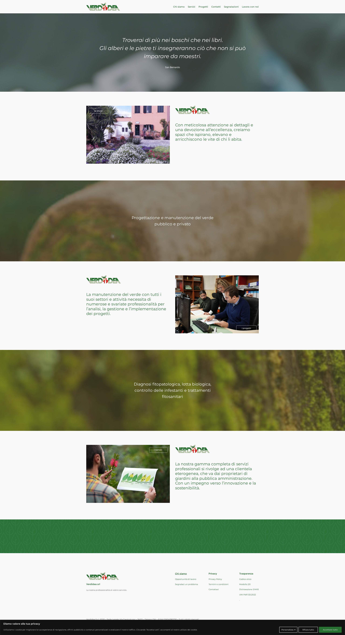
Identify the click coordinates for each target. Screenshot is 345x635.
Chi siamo (181, 573)
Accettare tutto (330, 630)
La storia (98, 111)
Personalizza (287, 630)
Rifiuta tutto (308, 630)
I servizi (158, 450)
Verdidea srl (93, 584)
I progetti (246, 328)
